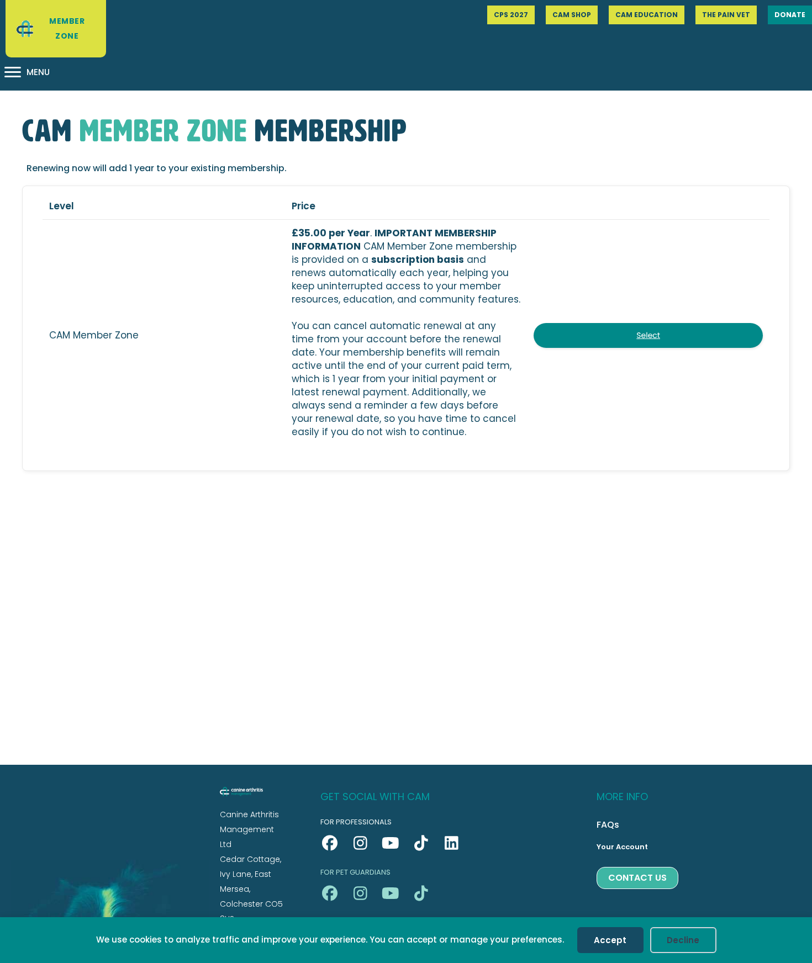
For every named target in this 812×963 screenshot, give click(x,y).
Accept (610, 940)
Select (648, 335)
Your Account (622, 847)
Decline (683, 940)
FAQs (608, 824)
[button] (330, 843)
